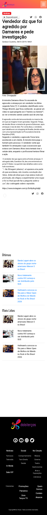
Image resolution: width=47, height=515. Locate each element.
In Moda (9, 466)
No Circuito (37, 451)
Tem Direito (23, 459)
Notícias (9, 451)
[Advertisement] (23, 226)
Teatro (37, 463)
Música (37, 456)
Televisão (9, 459)
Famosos (9, 456)
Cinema (37, 459)
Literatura (37, 477)
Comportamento (24, 456)
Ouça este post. (12, 17)
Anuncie (39, 497)
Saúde (23, 463)
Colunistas (10, 486)
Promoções (23, 486)
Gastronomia (37, 467)
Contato (39, 493)
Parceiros (23, 491)
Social (23, 451)
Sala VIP (9, 472)
